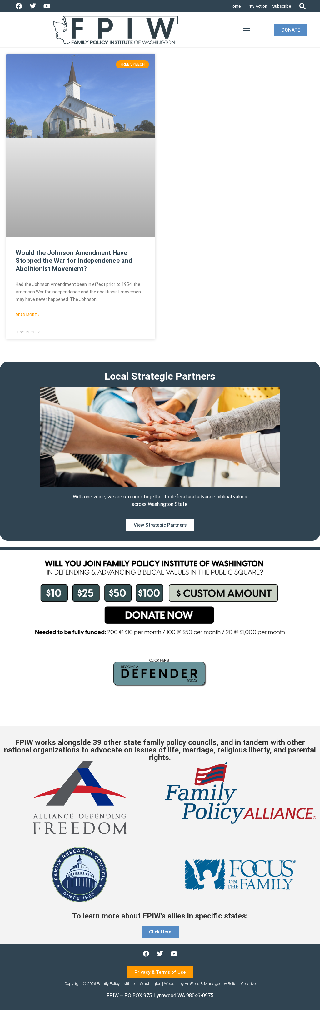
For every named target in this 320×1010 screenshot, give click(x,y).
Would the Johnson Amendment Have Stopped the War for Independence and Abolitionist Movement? (74, 260)
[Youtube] (47, 6)
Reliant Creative (242, 983)
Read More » (28, 315)
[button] (302, 6)
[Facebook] (18, 6)
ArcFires (192, 983)
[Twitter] (33, 6)
